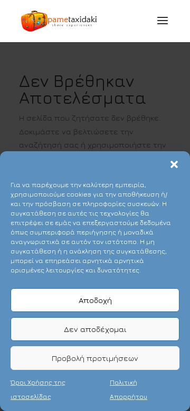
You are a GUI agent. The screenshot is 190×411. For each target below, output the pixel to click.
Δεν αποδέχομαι (95, 329)
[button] (174, 164)
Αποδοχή (95, 300)
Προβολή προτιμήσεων (95, 358)
